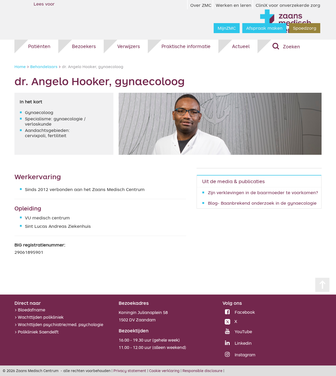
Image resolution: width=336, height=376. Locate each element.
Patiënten (39, 46)
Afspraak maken (264, 28)
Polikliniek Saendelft (38, 331)
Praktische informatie (186, 46)
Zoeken (291, 46)
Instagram (245, 354)
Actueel (241, 46)
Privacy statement (129, 370)
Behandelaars (43, 66)
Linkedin (243, 343)
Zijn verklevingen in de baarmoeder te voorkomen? (263, 192)
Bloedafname (31, 309)
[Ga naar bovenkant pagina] (322, 285)
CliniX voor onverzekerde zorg (288, 5)
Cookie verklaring (164, 370)
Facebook (245, 312)
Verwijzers (128, 46)
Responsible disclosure (202, 370)
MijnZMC (227, 28)
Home (20, 66)
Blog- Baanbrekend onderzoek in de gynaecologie (262, 203)
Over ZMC (200, 5)
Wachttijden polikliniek (41, 317)
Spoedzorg (304, 28)
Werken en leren (233, 5)
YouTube (243, 331)
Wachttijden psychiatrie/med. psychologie (60, 324)
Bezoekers (84, 46)
